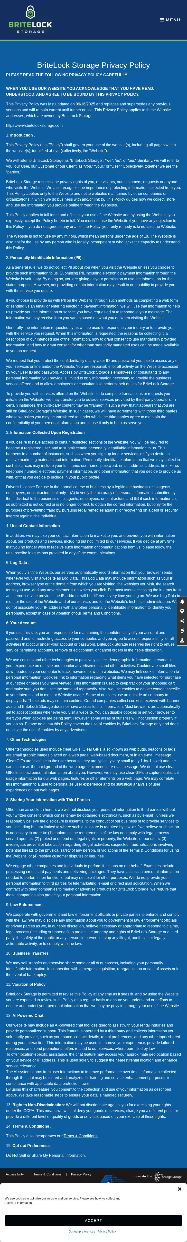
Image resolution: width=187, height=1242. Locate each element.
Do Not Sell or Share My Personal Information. (46, 1155)
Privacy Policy (106, 1231)
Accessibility (15, 1174)
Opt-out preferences (82, 1231)
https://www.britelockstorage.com (34, 125)
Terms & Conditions (81, 1136)
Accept (93, 1220)
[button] (179, 1189)
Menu (172, 19)
